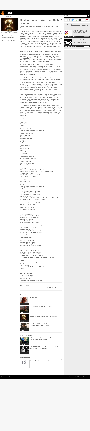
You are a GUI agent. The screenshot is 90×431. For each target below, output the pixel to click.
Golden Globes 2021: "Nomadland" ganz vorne (41, 323)
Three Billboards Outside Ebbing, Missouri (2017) (41, 306)
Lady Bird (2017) (33, 297)
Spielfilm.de (38, 360)
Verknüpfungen (8, 38)
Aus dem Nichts (36, 36)
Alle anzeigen (37, 295)
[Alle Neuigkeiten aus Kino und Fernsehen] (15, 13)
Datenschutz (80, 376)
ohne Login (45, 360)
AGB (75, 376)
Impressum (86, 376)
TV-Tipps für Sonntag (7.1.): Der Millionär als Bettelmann (43, 346)
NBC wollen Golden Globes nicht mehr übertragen (42, 315)
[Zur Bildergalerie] (17, 30)
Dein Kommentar (8, 40)
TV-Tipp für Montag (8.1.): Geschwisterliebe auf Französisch (44, 337)
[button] (66, 20)
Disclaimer (71, 376)
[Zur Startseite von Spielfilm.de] (2, 14)
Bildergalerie (7, 35)
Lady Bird (26, 58)
